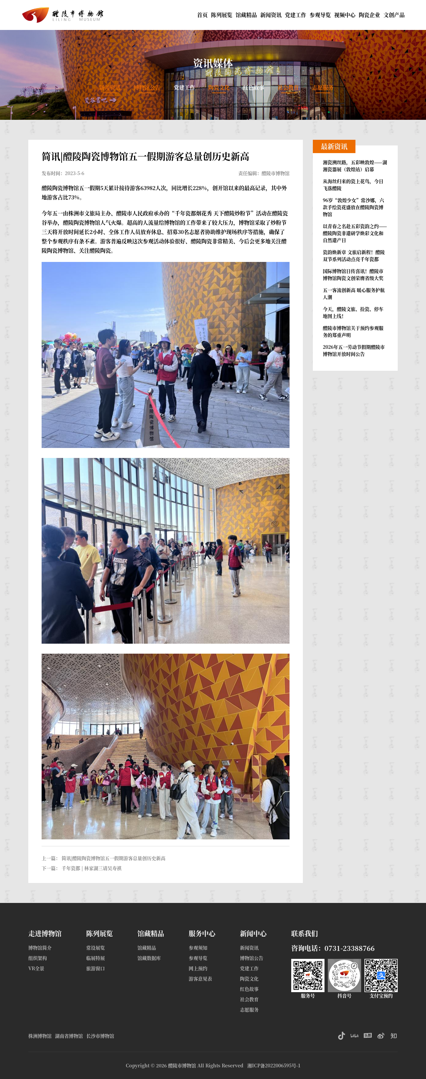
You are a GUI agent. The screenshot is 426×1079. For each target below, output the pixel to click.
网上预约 (198, 968)
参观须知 (198, 947)
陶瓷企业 (369, 15)
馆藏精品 (246, 15)
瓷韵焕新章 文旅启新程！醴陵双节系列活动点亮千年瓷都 (354, 255)
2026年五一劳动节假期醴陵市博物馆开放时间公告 (354, 350)
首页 (202, 15)
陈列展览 (221, 15)
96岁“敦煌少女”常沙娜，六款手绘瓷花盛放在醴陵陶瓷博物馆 (353, 207)
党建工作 (295, 15)
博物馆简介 (40, 947)
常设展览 (95, 947)
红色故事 (253, 87)
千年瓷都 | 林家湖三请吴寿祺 (91, 868)
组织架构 (37, 958)
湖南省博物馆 (69, 1035)
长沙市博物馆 (100, 1035)
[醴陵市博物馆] (64, 10)
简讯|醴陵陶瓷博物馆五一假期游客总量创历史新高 (113, 858)
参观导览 (320, 15)
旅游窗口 (95, 968)
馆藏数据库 (149, 958)
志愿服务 (322, 87)
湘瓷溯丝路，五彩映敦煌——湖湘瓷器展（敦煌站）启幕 (355, 165)
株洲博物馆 (40, 1035)
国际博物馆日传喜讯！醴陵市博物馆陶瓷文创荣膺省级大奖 (353, 274)
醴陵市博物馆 (182, 1065)
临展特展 (95, 958)
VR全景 (36, 968)
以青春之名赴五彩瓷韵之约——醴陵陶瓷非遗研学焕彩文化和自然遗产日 (355, 233)
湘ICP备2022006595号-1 (274, 1065)
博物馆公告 (147, 87)
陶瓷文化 (219, 87)
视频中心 (344, 15)
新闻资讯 (271, 15)
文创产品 (394, 15)
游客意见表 (200, 978)
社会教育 (288, 87)
